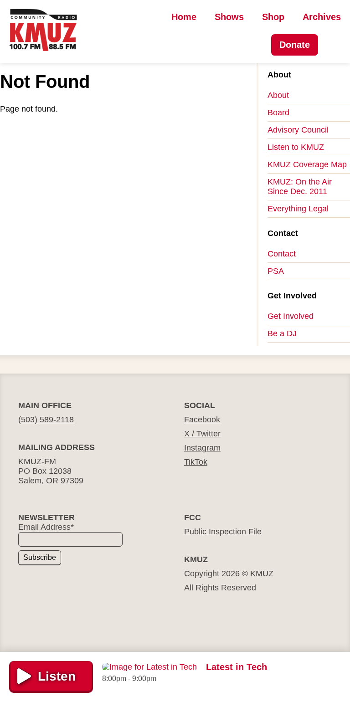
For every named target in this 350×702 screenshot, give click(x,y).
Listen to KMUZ (296, 147)
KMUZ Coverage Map (307, 164)
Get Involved (291, 316)
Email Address (46, 527)
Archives (322, 17)
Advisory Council (298, 129)
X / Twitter (202, 433)
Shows (229, 17)
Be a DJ (282, 333)
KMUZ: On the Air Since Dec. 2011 (300, 186)
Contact (282, 253)
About (278, 95)
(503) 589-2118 (46, 419)
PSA (276, 271)
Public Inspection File (223, 531)
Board (278, 112)
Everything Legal (298, 208)
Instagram (202, 447)
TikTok (195, 461)
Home (183, 17)
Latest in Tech (236, 667)
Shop (273, 17)
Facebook (202, 419)
